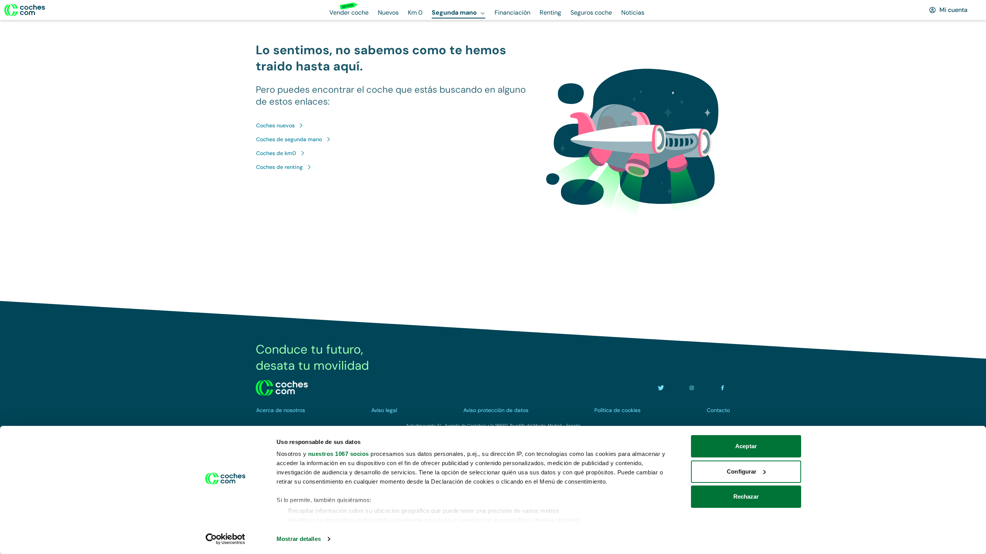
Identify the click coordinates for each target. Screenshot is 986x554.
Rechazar (746, 496)
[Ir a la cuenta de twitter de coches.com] (661, 387)
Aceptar (746, 446)
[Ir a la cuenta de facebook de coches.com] (722, 387)
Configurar (741, 471)
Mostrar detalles (299, 539)
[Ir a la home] (24, 10)
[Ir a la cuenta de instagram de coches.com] (691, 387)
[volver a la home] (282, 387)
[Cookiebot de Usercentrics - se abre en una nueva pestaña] (225, 539)
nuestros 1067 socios (338, 454)
